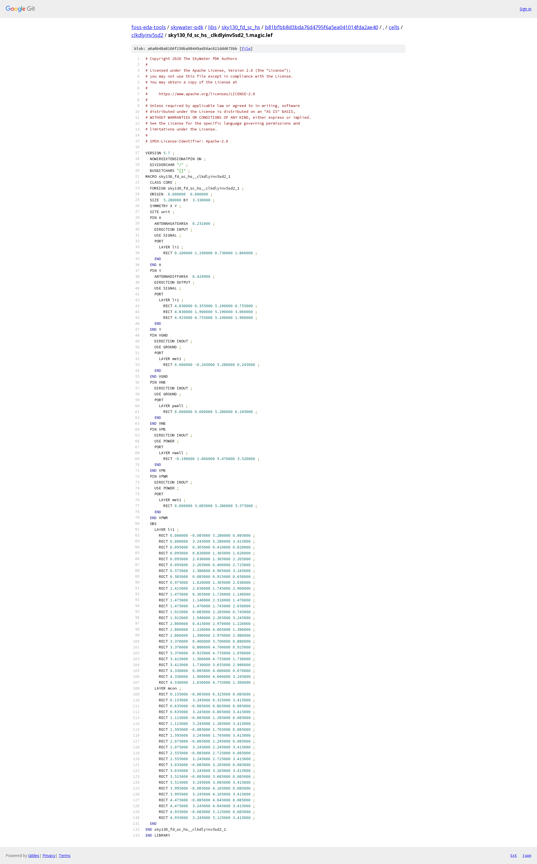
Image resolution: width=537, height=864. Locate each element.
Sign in (525, 8)
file (246, 48)
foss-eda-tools (148, 27)
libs (212, 27)
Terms (64, 855)
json (526, 855)
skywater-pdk (187, 27)
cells (394, 27)
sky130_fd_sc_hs (241, 27)
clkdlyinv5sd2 (147, 35)
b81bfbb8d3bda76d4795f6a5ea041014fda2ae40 (321, 27)
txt (513, 855)
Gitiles (33, 855)
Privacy (49, 855)
